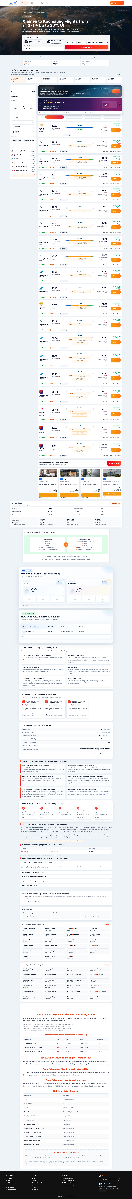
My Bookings (11, 1187)
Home (24, 12)
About (34, 1180)
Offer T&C (59, 108)
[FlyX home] (13, 3)
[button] (33, 41)
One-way (28, 37)
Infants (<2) (101, 40)
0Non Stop (15, 105)
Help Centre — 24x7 (69, 1180)
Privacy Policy (37, 1185)
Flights (25, 3)
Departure (68, 40)
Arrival (93, 117)
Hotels (36, 3)
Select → (115, 130)
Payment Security (69, 1185)
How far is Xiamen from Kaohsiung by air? (32, 872)
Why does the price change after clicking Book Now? (35, 881)
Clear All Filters (23, 175)
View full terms (57, 855)
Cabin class (27, 45)
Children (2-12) (91, 40)
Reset (33, 88)
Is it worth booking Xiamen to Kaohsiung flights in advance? (37, 862)
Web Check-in (106, 794)
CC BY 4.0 (36, 605)
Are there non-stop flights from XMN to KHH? (33, 876)
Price (113, 117)
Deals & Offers (12, 1189)
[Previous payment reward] (40, 104)
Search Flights (87, 47)
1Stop (23, 105)
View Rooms (48, 495)
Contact (35, 1189)
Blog (34, 1187)
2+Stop (31, 105)
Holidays (46, 3)
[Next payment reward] (120, 104)
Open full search (115, 503)
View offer (115, 91)
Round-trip (37, 37)
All (33, 146)
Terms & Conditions (38, 1182)
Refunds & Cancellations (70, 1182)
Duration (74, 117)
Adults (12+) (79, 40)
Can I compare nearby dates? (29, 885)
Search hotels (115, 463)
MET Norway (30, 605)
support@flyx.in (68, 1178)
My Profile (11, 1185)
